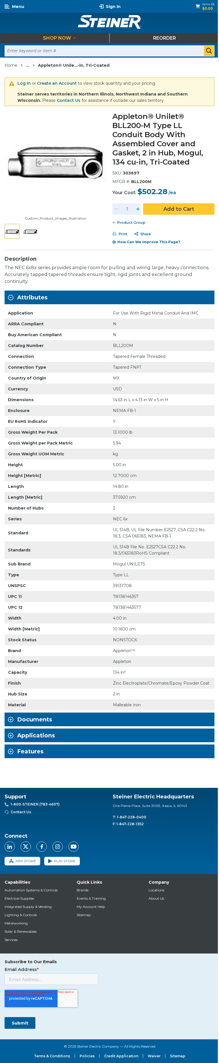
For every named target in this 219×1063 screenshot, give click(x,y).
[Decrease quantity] (116, 209)
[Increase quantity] (138, 209)
